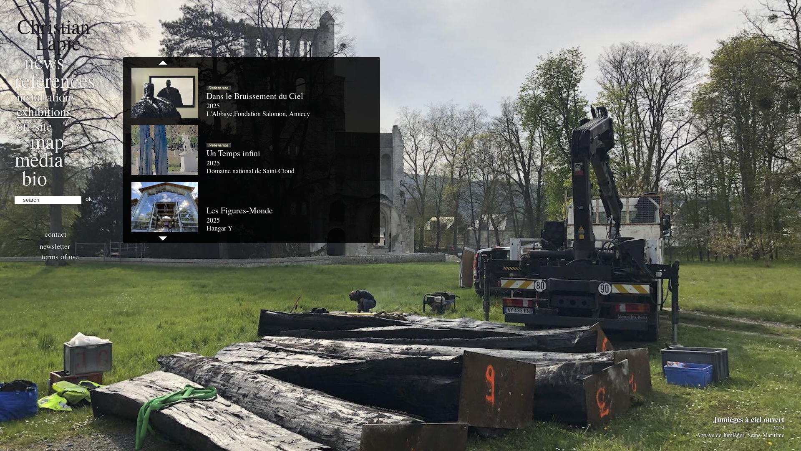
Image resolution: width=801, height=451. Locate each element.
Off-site (34, 125)
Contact (55, 234)
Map (47, 140)
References (55, 79)
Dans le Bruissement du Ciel (255, 95)
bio (34, 177)
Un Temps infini (233, 153)
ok (89, 198)
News (44, 61)
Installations (46, 96)
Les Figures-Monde (240, 210)
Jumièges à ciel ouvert (748, 419)
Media (39, 158)
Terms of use (60, 256)
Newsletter (55, 246)
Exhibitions (44, 111)
